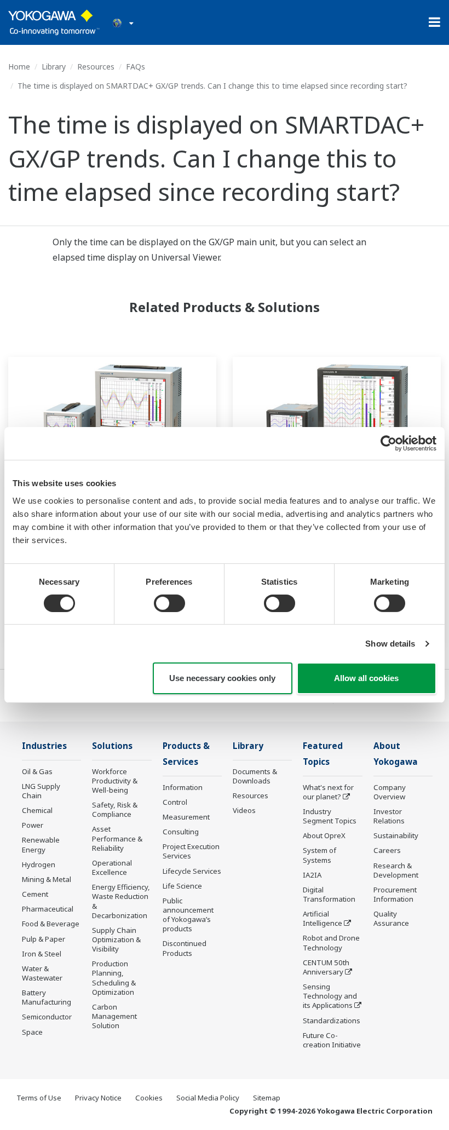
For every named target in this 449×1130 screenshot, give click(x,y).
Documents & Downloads (255, 776)
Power (32, 825)
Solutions (112, 746)
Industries (44, 746)
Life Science (182, 886)
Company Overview (389, 792)
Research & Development (395, 870)
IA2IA (312, 875)
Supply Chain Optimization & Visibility (116, 939)
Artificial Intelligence (322, 918)
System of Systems (319, 854)
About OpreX (324, 835)
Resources (95, 66)
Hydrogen (38, 864)
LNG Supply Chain (41, 790)
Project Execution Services (191, 851)
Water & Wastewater (42, 973)
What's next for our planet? (328, 792)
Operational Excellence (112, 867)
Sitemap (266, 1098)
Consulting (181, 832)
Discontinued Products (184, 948)
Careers (387, 850)
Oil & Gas (37, 771)
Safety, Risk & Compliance (114, 809)
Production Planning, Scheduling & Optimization (114, 977)
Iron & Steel (41, 954)
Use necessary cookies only (222, 678)
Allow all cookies (366, 678)
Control (175, 802)
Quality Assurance (391, 918)
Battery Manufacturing (46, 997)
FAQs (135, 66)
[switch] (169, 603)
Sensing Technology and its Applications (330, 996)
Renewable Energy (41, 844)
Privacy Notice (98, 1098)
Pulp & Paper (43, 939)
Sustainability (395, 835)
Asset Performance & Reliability (117, 838)
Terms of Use (38, 1098)
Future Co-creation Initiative (332, 1040)
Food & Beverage (50, 924)
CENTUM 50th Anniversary (326, 967)
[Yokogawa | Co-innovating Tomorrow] (54, 22)
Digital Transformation (329, 894)
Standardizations (331, 1020)
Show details (390, 643)
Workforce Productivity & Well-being (114, 780)
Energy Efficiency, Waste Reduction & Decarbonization (121, 901)
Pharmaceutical (47, 909)
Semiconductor (47, 1017)
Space (32, 1032)
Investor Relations (389, 816)
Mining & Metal (46, 879)
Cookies (149, 1098)
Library (54, 66)
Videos (244, 810)
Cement (35, 894)
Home (19, 66)
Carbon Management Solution (114, 1016)
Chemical (37, 810)
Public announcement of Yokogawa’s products (188, 914)
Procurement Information (395, 894)
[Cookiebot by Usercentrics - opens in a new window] (388, 443)
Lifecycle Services (192, 871)
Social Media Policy (207, 1098)
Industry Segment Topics (329, 816)
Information (183, 787)
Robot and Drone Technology (331, 942)
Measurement (186, 817)
